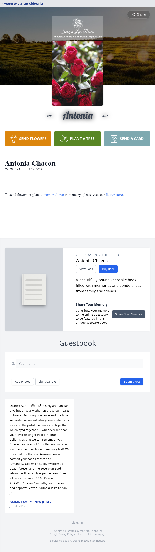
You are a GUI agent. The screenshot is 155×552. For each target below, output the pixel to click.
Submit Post (132, 381)
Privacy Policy (66, 534)
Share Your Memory (128, 314)
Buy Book (108, 269)
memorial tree (53, 194)
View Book (86, 269)
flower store (114, 194)
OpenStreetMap (82, 540)
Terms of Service (88, 534)
